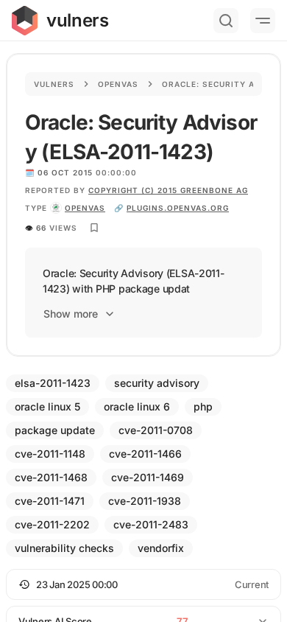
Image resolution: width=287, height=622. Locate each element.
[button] (143, 584)
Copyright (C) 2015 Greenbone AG (168, 190)
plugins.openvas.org (178, 207)
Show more (70, 313)
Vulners (54, 84)
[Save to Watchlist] (94, 228)
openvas (85, 207)
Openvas (118, 84)
